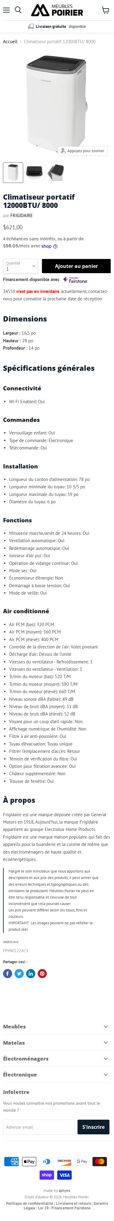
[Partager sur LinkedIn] (30, 973)
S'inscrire (93, 1127)
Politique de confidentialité (29, 1203)
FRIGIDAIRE (21, 215)
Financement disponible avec (32, 279)
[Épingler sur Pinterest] (42, 973)
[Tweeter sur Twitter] (19, 973)
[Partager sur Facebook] (7, 973)
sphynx (65, 1190)
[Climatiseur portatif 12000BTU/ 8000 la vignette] (13, 172)
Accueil (10, 41)
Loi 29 (43, 1208)
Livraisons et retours (73, 1203)
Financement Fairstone (71, 1208)
